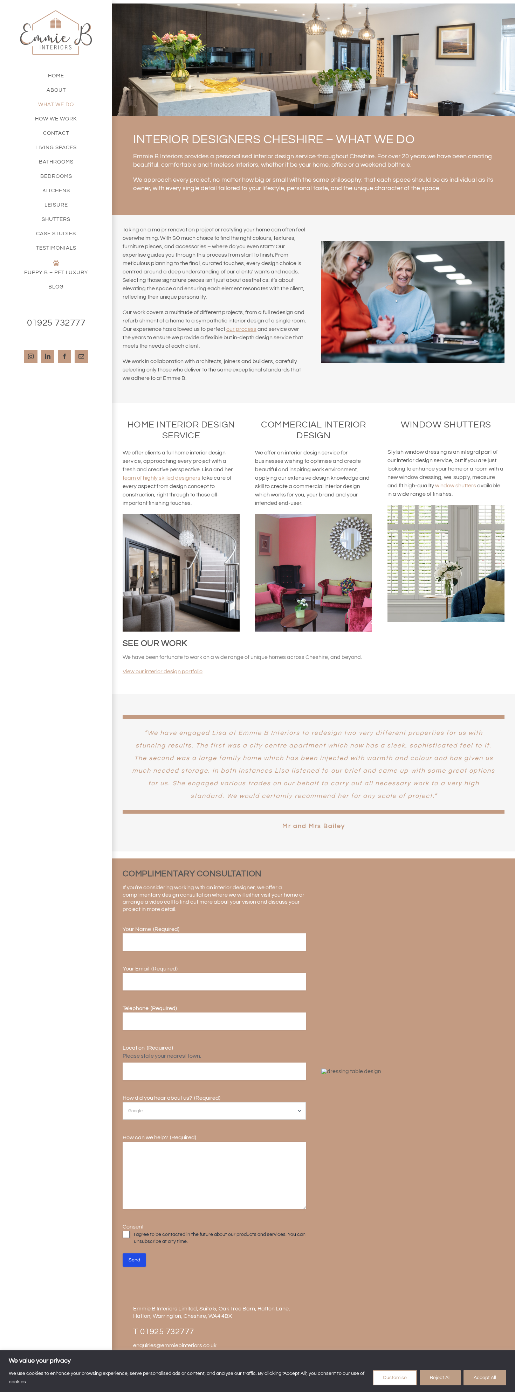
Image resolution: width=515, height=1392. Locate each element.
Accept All (485, 1377)
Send (134, 1260)
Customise (395, 1377)
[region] (257, 1371)
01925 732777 (167, 1331)
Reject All (440, 1377)
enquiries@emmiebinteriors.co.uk (175, 1345)
